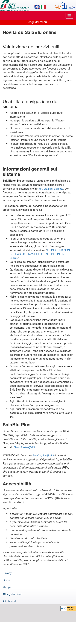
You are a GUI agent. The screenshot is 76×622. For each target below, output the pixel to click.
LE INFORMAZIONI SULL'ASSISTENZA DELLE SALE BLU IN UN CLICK (40, 254)
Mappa (7, 587)
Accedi (12, 601)
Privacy (7, 573)
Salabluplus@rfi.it (24, 447)
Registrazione (13, 594)
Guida (6, 580)
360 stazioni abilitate (50, 188)
